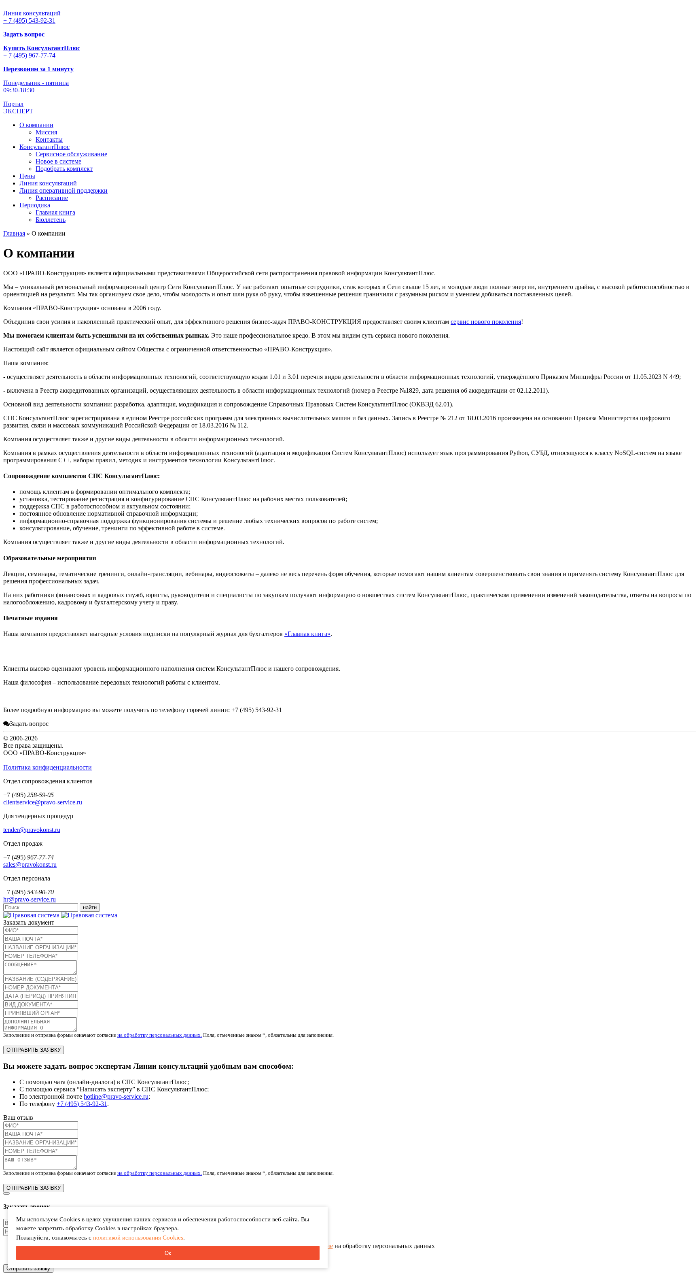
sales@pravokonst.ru (30, 864)
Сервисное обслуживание (71, 154)
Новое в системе (58, 161)
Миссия (46, 132)
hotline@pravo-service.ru (116, 1096)
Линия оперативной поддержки (63, 190)
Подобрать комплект (64, 168)
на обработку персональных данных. (159, 1035)
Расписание (52, 197)
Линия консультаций (48, 183)
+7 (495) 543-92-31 (82, 1103)
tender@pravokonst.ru (31, 829)
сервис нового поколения (486, 321)
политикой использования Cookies (138, 1237)
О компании (36, 124)
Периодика (34, 205)
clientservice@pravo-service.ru (42, 802)
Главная (14, 233)
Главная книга (55, 212)
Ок (168, 1253)
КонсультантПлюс (44, 146)
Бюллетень (51, 219)
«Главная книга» (307, 633)
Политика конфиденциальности (47, 767)
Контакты (49, 139)
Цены (27, 175)
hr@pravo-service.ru (29, 899)
